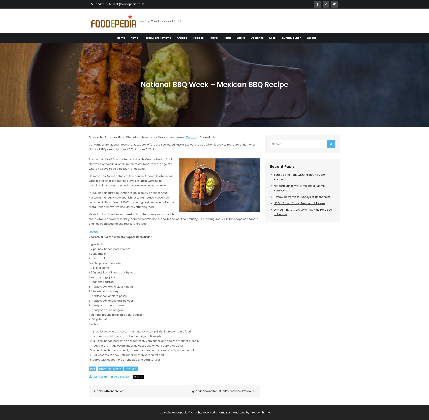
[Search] (331, 144)
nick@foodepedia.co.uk (128, 4)
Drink (272, 38)
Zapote (191, 137)
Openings (257, 38)
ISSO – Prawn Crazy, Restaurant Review (299, 203)
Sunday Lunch (291, 38)
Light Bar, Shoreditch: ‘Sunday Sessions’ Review (221, 391)
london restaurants (110, 368)
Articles (182, 38)
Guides (311, 38)
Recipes (198, 38)
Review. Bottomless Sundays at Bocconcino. (302, 197)
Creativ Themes (260, 412)
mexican (131, 368)
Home (121, 38)
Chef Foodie (100, 377)
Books (240, 38)
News (134, 38)
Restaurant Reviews (157, 38)
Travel (213, 38)
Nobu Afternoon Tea (110, 391)
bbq (92, 368)
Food (227, 38)
